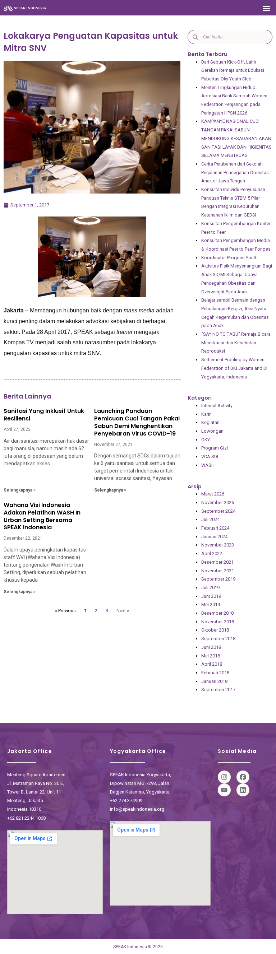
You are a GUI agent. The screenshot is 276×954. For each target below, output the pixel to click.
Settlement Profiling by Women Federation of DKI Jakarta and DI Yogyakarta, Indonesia (234, 368)
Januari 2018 (214, 681)
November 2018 (217, 621)
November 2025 (217, 502)
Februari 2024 (215, 528)
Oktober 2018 (215, 630)
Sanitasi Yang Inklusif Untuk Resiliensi (44, 415)
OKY (205, 439)
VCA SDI (209, 456)
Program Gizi (214, 448)
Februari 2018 (215, 672)
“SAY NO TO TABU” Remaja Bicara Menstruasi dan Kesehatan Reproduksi (236, 342)
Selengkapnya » (20, 490)
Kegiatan (210, 422)
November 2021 (217, 570)
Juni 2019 (211, 596)
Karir (206, 414)
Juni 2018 (211, 647)
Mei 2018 (210, 656)
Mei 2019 (210, 604)
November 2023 (217, 545)
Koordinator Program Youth (229, 257)
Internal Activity (217, 405)
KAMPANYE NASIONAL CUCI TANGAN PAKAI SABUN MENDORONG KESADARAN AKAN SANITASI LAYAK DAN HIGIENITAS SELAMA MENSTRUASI (236, 138)
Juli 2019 (210, 587)
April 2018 (211, 664)
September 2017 (218, 689)
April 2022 (211, 553)
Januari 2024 (214, 536)
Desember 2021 (217, 562)
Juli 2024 (210, 519)
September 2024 (218, 511)
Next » (122, 610)
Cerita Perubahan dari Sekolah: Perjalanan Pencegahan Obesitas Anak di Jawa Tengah (235, 172)
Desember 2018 (217, 613)
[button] (266, 8)
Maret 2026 (212, 494)
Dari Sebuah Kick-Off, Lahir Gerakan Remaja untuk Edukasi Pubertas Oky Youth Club (232, 70)
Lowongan (212, 431)
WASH (208, 465)
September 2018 (218, 638)
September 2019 (218, 579)
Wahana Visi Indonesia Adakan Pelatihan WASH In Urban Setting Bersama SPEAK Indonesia (42, 516)
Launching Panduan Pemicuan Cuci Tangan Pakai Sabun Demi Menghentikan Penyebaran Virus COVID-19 (137, 422)
